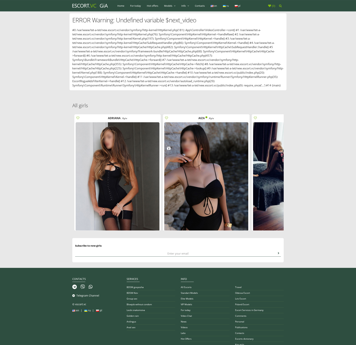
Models (168, 5)
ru (227, 5)
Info (183, 5)
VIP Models (186, 304)
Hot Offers (186, 338)
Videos (184, 327)
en (215, 5)
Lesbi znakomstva (136, 310)
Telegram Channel (87, 295)
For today (135, 5)
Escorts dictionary (244, 338)
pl (239, 5)
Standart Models (189, 292)
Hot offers (152, 5)
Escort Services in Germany (249, 310)
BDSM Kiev (132, 292)
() (273, 5)
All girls (80, 105)
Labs (183, 333)
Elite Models (187, 298)
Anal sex (131, 327)
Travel (238, 287)
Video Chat (186, 315)
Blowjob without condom (139, 304)
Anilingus (131, 321)
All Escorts (186, 287)
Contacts (200, 5)
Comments (240, 315)
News (184, 321)
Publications (241, 327)
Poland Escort (242, 304)
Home (120, 5)
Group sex (132, 298)
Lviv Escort (240, 298)
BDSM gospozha (135, 287)
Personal (239, 321)
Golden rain (133, 315)
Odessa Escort (242, 292)
